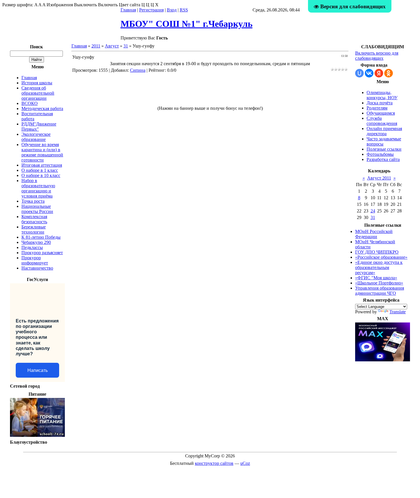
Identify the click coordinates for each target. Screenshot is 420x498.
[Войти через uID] (359, 73)
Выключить (85, 4)
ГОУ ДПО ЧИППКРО (377, 252)
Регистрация (151, 9)
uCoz (245, 463)
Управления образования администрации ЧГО (379, 291)
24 (373, 210)
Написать (37, 370)
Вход (172, 9)
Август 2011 (379, 178)
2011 (95, 45)
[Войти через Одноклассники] (388, 73)
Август (112, 45)
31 (125, 45)
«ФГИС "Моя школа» (376, 277)
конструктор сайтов (214, 463)
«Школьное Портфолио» (379, 282)
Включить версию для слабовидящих (376, 56)
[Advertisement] (210, 92)
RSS (184, 9)
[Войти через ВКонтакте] (369, 73)
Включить (108, 4)
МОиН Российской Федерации (374, 234)
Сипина (137, 70)
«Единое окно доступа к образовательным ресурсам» (379, 267)
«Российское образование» (381, 257)
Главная (128, 9)
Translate (397, 311)
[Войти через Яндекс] (379, 73)
